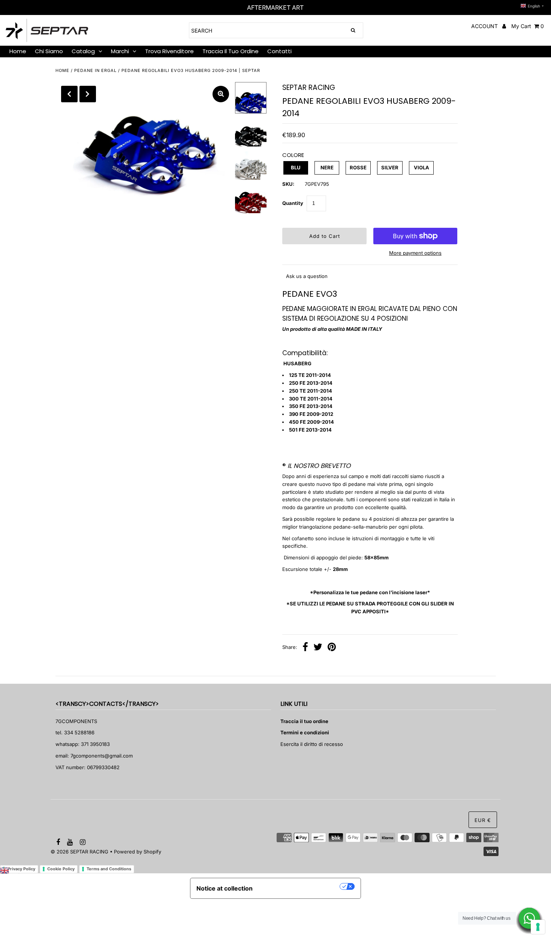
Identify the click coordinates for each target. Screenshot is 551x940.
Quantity (292, 203)
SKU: (288, 184)
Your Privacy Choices (300, 886)
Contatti (279, 51)
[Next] (87, 94)
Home (62, 70)
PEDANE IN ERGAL (95, 70)
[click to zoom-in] (221, 94)
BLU (296, 167)
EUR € (483, 820)
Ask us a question (307, 276)
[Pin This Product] (332, 647)
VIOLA (421, 167)
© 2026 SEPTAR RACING (79, 852)
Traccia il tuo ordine (230, 51)
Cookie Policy (61, 868)
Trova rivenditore (169, 51)
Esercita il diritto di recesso (311, 744)
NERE (327, 167)
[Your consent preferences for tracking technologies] (538, 927)
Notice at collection (224, 888)
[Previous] (69, 94)
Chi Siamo (49, 51)
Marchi (120, 51)
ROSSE (358, 167)
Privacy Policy (21, 868)
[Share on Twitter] (317, 647)
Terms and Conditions (109, 868)
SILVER (389, 167)
